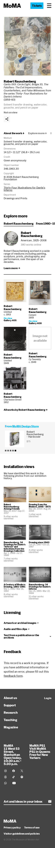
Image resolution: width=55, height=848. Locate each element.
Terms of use (31, 827)
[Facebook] (14, 771)
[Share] (7, 119)
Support (10, 705)
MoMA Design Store (25, 426)
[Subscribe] (49, 801)
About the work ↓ (14, 133)
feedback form (13, 675)
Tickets (37, 5)
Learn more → (12, 268)
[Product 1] (5, 450)
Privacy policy (12, 827)
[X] (23, 771)
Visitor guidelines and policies (22, 833)
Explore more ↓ (37, 133)
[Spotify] (23, 777)
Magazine (11, 727)
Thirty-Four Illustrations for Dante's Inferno (24, 188)
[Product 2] (8, 450)
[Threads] (6, 777)
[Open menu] (49, 6)
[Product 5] (15, 450)
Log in (47, 698)
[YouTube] (14, 783)
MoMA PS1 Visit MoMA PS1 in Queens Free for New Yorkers (39, 752)
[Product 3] (10, 450)
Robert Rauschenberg (20, 81)
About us (10, 698)
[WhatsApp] (6, 783)
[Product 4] (13, 450)
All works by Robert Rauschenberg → (25, 410)
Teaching (10, 720)
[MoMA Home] (12, 6)
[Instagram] (6, 771)
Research (11, 712)
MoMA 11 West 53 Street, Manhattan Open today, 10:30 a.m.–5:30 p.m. (13, 755)
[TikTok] (14, 777)
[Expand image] (27, 46)
